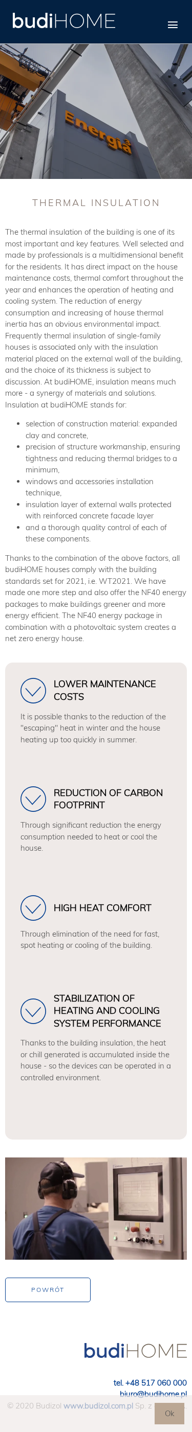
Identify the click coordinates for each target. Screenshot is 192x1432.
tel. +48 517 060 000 (150, 1383)
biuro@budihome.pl (153, 1394)
